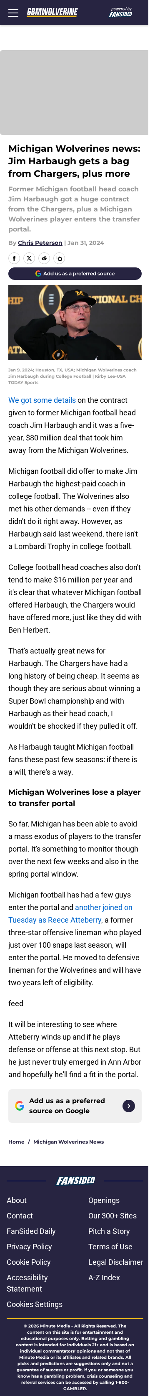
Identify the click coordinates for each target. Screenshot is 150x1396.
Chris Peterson (40, 243)
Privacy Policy (29, 1246)
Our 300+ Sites (112, 1215)
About (17, 1200)
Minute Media (55, 1326)
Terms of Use (110, 1246)
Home (16, 1142)
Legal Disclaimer (115, 1262)
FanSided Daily (31, 1231)
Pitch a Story (109, 1231)
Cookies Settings (34, 1304)
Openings (104, 1200)
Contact (20, 1215)
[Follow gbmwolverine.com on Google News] (128, 1106)
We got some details (42, 400)
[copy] (59, 258)
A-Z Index (104, 1277)
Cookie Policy (29, 1262)
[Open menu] (13, 13)
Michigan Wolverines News (68, 1142)
